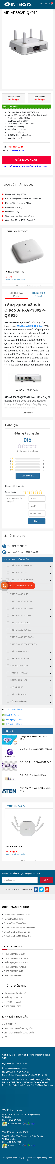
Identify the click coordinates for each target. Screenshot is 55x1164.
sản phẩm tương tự (18, 231)
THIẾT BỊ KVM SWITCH (19, 651)
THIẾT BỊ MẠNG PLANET (20, 659)
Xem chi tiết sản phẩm (15, 280)
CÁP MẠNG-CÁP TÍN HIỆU (15, 993)
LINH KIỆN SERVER (13, 976)
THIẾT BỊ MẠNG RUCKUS (20, 630)
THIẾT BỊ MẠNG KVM (13, 971)
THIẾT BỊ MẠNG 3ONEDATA (21, 580)
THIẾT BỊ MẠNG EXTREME (21, 565)
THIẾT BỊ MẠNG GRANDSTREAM (23, 644)
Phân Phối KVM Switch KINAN (33, 775)
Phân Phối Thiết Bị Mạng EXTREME (35, 762)
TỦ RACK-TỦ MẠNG (12, 1002)
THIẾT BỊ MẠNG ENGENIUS (21, 608)
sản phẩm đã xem (16, 806)
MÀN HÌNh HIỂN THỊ (18, 702)
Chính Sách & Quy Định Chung (17, 915)
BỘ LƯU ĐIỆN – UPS (18, 680)
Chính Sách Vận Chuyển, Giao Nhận (19, 927)
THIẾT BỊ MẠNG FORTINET (16, 958)
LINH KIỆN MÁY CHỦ (19, 666)
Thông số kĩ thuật (38, 294)
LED (5, 1037)
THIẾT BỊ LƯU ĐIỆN (12, 1006)
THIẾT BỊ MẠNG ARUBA (20, 623)
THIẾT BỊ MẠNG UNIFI (19, 594)
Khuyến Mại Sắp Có (13, 709)
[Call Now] (4, 585)
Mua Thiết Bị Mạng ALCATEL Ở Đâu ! (36, 749)
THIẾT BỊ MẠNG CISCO (19, 573)
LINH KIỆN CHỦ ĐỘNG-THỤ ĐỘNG (19, 1028)
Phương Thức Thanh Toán (15, 923)
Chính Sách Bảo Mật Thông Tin (17, 936)
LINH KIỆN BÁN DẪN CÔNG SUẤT (19, 1033)
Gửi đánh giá (28, 475)
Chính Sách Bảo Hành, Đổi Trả (17, 932)
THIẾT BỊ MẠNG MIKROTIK (21, 601)
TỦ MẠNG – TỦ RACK (19, 673)
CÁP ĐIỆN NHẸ (16, 687)
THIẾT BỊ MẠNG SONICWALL (22, 637)
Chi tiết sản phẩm (16, 294)
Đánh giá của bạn (12, 492)
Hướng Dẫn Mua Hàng (13, 919)
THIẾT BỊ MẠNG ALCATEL (20, 616)
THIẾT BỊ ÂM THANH (18, 694)
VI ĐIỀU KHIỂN (10, 1024)
